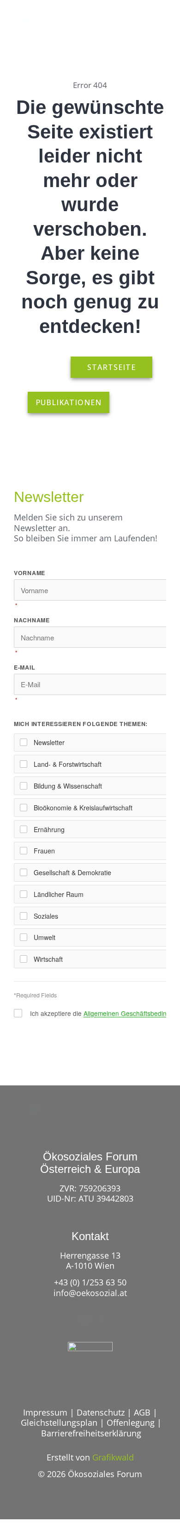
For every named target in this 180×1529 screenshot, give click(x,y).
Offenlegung (131, 1422)
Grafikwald (113, 1457)
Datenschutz (101, 1412)
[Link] (125, 33)
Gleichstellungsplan (59, 1422)
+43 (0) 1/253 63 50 (90, 1282)
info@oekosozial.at (90, 1292)
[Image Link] (34, 27)
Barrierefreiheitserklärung (91, 1433)
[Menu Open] (158, 33)
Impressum (45, 1412)
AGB (142, 1412)
